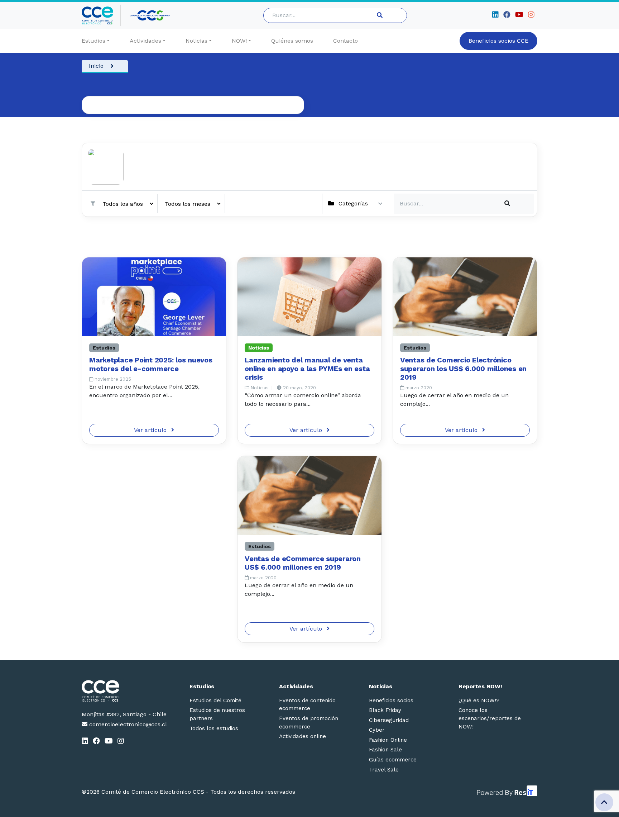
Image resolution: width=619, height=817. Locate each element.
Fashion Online (388, 740)
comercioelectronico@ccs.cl (127, 724)
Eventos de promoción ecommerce (308, 722)
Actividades (145, 40)
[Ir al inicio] (101, 15)
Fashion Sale (385, 749)
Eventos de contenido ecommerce (307, 704)
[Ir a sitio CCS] (150, 15)
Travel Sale (384, 769)
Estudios (93, 40)
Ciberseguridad (389, 720)
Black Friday (385, 710)
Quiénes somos (292, 40)
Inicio (96, 65)
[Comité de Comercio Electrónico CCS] (124, 691)
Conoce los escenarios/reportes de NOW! (490, 718)
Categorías (353, 203)
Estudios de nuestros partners (217, 714)
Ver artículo (151, 430)
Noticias (196, 40)
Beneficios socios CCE (498, 40)
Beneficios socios (391, 700)
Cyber (377, 730)
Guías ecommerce (393, 759)
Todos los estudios (213, 728)
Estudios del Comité (215, 700)
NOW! (239, 40)
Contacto (345, 40)
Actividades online (302, 736)
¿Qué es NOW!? (479, 700)
